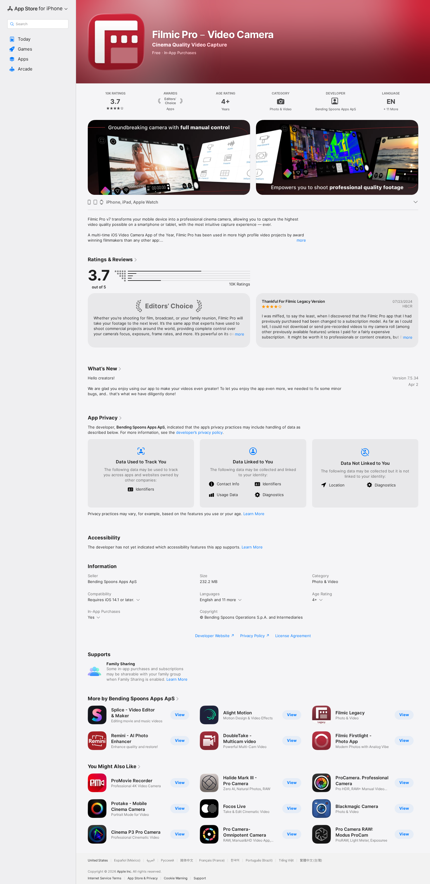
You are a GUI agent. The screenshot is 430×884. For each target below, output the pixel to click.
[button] (38, 39)
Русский (167, 860)
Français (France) (212, 860)
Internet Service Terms (104, 878)
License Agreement (293, 635)
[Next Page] (424, 101)
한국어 (235, 860)
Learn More (253, 513)
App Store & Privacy (143, 878)
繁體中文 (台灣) (311, 860)
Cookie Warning (176, 878)
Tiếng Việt (286, 860)
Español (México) (127, 860)
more (301, 240)
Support (200, 878)
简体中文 (186, 860)
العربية (151, 860)
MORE (239, 334)
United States (98, 860)
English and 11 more (218, 599)
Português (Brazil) (259, 860)
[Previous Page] (82, 101)
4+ (314, 599)
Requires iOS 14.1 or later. (111, 599)
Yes (91, 617)
